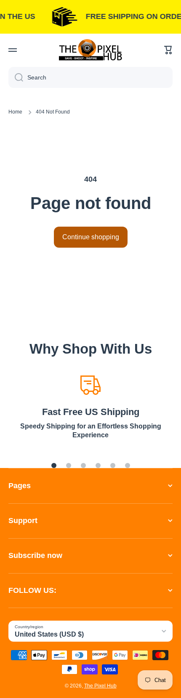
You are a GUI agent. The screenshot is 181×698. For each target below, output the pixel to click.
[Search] (15, 77)
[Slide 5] (112, 465)
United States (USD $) (49, 634)
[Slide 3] (83, 465)
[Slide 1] (53, 465)
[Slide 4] (98, 465)
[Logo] (90, 50)
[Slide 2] (68, 465)
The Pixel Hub (100, 686)
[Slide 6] (127, 465)
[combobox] (90, 77)
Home (15, 112)
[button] (168, 50)
